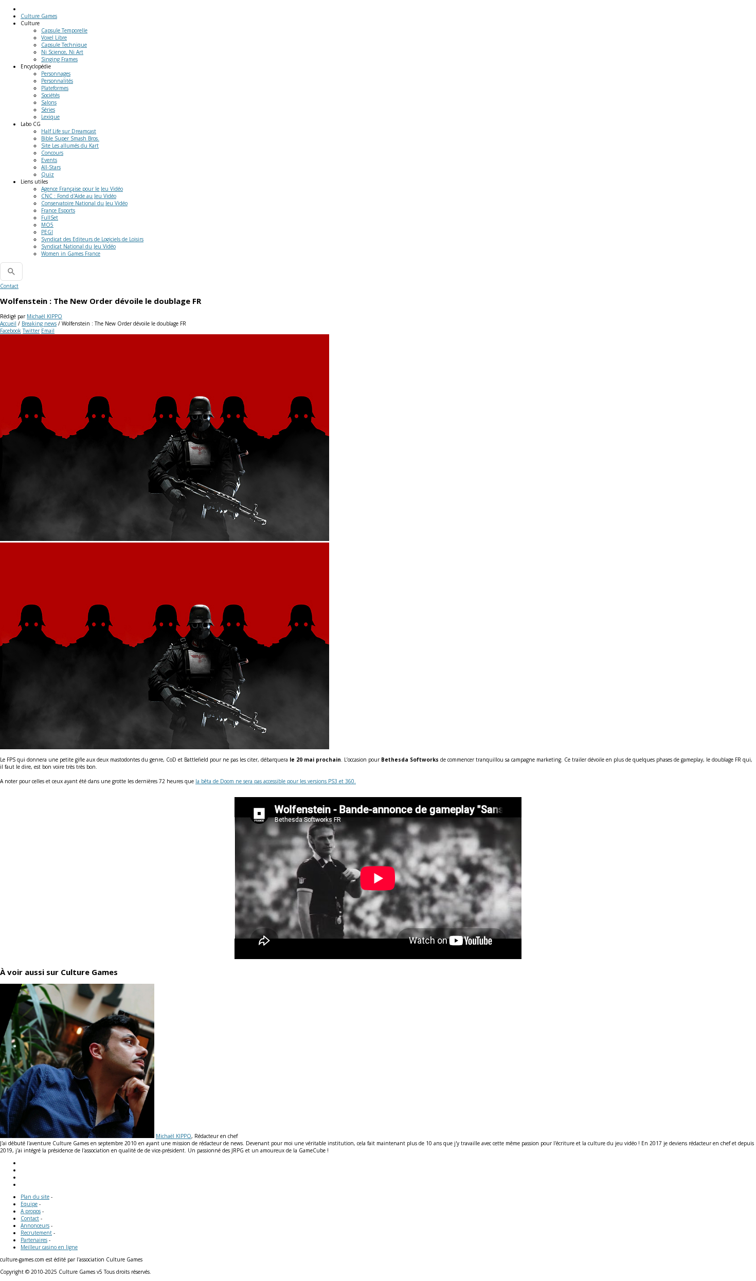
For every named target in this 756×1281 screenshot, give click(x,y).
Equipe (29, 1203)
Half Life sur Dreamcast (68, 131)
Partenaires (34, 1239)
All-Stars (51, 167)
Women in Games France (70, 253)
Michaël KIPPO (44, 316)
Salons (49, 102)
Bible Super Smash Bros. (70, 138)
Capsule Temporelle (64, 30)
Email (48, 330)
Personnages (55, 73)
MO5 (47, 224)
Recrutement (36, 1232)
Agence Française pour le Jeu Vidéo (82, 188)
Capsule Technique (64, 44)
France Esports (58, 210)
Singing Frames (59, 59)
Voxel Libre (54, 37)
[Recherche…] (11, 271)
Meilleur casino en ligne (49, 1247)
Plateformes (54, 88)
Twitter (31, 330)
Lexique (50, 116)
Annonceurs (35, 1225)
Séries (48, 109)
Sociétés (50, 95)
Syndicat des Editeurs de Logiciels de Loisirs (92, 239)
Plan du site (35, 1196)
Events (49, 160)
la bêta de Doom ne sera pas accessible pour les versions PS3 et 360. (275, 781)
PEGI (47, 232)
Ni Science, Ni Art (62, 52)
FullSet (49, 217)
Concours (52, 152)
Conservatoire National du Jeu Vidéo (84, 203)
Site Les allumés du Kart (70, 145)
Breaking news (39, 323)
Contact (9, 286)
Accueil (8, 323)
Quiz (47, 174)
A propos (31, 1211)
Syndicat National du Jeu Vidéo (78, 246)
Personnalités (57, 80)
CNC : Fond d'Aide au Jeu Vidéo (78, 196)
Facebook (10, 330)
